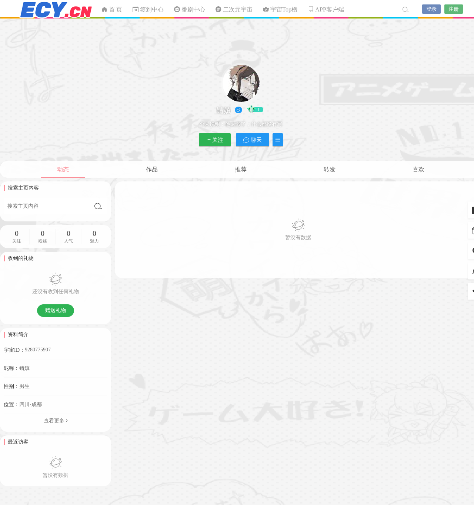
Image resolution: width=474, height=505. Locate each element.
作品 (152, 169)
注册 (453, 9)
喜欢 (418, 169)
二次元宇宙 (56, 9)
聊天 (255, 140)
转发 (330, 169)
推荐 (241, 169)
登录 (431, 9)
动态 (63, 169)
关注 (217, 140)
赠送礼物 (55, 310)
